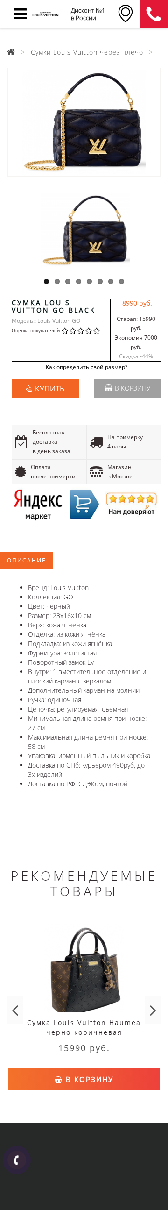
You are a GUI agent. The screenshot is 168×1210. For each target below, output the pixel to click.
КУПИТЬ (49, 388)
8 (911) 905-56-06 (154, 14)
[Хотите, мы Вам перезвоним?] (17, 1160)
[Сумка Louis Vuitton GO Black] (84, 122)
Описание (26, 560)
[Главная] (11, 52)
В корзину (132, 388)
